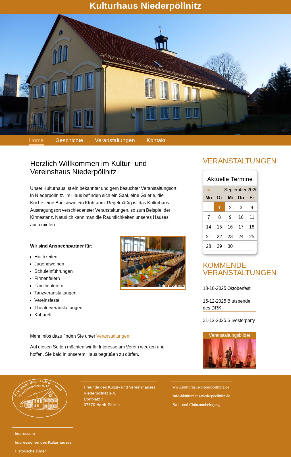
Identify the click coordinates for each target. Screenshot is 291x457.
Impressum (25, 433)
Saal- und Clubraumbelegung (196, 404)
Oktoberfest (238, 288)
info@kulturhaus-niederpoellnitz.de (201, 396)
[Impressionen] (152, 285)
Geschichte (69, 140)
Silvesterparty (241, 320)
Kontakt (156, 140)
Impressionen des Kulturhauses (43, 442)
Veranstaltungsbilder (229, 335)
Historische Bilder (30, 451)
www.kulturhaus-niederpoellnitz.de (201, 387)
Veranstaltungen (115, 140)
